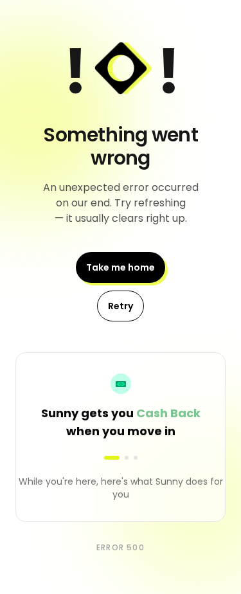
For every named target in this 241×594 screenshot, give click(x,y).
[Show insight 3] (136, 458)
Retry (120, 306)
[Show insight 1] (112, 458)
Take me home (120, 267)
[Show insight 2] (127, 458)
